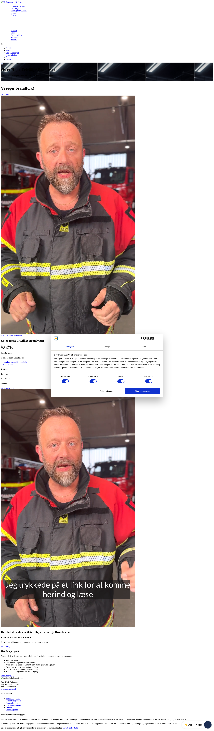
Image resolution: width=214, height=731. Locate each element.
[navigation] (11, 2)
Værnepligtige (11, 55)
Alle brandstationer (13, 705)
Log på (13, 15)
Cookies (9, 707)
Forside (14, 31)
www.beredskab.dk (8, 689)
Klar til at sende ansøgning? (12, 335)
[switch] (93, 381)
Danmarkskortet (12, 703)
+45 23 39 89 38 (9, 364)
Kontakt (14, 39)
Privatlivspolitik (12, 710)
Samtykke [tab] (70, 347)
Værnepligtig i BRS (19, 11)
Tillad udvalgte (106, 391)
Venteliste (14, 37)
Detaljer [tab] (107, 347)
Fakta (13, 33)
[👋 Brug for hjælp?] (208, 725)
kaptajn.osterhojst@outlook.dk (15, 362)
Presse (13, 13)
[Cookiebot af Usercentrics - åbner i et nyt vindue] (143, 338)
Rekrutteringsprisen (13, 701)
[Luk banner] (159, 338)
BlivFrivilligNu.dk (13, 698)
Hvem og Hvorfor (18, 6)
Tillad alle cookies (142, 391)
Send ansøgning (7, 94)
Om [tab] (144, 347)
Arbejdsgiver (16, 8)
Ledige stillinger (17, 35)
